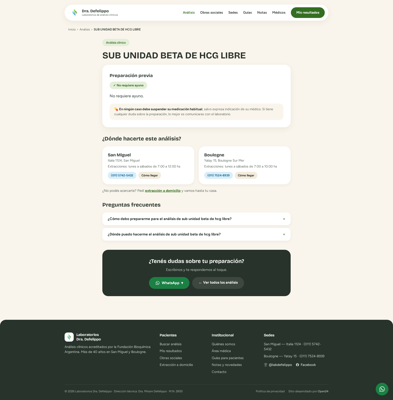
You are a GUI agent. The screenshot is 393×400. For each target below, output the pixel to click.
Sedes (233, 12)
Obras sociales (211, 12)
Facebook (308, 365)
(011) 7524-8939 (218, 175)
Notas (262, 12)
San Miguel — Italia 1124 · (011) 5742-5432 (292, 346)
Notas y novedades (227, 365)
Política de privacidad (270, 391)
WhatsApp (172, 283)
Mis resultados (307, 12)
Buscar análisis (170, 344)
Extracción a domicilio (176, 365)
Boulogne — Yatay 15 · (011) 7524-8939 (294, 356)
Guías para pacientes (228, 358)
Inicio (72, 29)
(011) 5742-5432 (122, 175)
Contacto (219, 372)
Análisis (189, 12)
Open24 (323, 391)
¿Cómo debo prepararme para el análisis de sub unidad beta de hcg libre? (196, 219)
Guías (247, 12)
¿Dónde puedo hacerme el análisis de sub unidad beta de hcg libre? (196, 234)
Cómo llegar (149, 175)
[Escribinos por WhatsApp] (382, 389)
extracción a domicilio (163, 190)
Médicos (278, 12)
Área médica (221, 351)
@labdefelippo (280, 365)
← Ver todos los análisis (218, 282)
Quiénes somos (223, 344)
